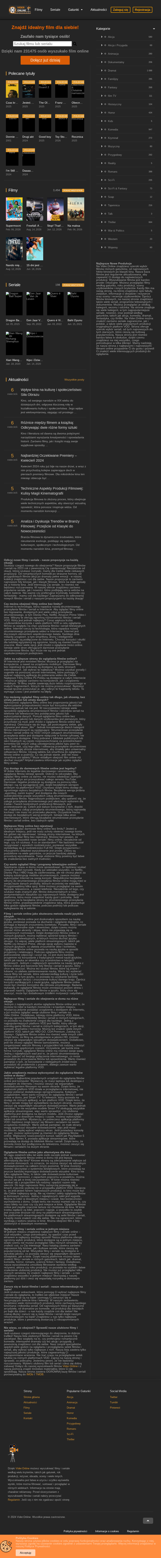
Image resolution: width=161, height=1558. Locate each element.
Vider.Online (70, 1366)
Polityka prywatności (75, 1531)
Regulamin (14, 1499)
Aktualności (99, 9)
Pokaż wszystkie (73, 190)
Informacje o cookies (107, 1531)
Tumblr (114, 1402)
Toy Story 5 (62, 136)
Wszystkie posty (74, 379)
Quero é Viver (55, 320)
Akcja (111, 36)
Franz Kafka (62, 102)
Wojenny (113, 247)
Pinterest (115, 1407)
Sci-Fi (111, 180)
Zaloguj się (120, 9)
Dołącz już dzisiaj (45, 60)
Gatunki (73, 9)
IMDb (30, 1374)
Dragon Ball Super (17, 320)
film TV (112, 95)
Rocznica (77, 136)
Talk (110, 213)
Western (112, 239)
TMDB (39, 1374)
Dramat (112, 70)
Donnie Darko (14, 136)
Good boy (45, 136)
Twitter (113, 1397)
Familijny (113, 79)
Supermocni (13, 225)
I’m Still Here (14, 170)
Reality (112, 163)
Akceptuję (25, 1552)
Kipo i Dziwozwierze (39, 360)
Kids (110, 121)
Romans (112, 171)
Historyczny (115, 104)
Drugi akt (28, 136)
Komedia (113, 129)
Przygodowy (115, 154)
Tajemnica (114, 205)
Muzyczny (114, 146)
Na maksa (74, 225)
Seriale (55, 9)
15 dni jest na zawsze (40, 265)
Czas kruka (13, 102)
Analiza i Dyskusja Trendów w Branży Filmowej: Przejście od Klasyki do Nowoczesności (50, 526)
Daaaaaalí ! (29, 170)
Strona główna (32, 1397)
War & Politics (116, 230)
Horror (111, 112)
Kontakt (28, 1418)
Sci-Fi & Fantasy (117, 188)
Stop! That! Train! (58, 225)
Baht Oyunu (75, 320)
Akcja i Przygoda (117, 45)
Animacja (113, 53)
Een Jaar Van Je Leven (41, 320)
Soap (111, 196)
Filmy (38, 9)
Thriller (112, 222)
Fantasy (112, 87)
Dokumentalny (116, 62)
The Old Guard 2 (49, 102)
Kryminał (113, 138)
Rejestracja (142, 9)
